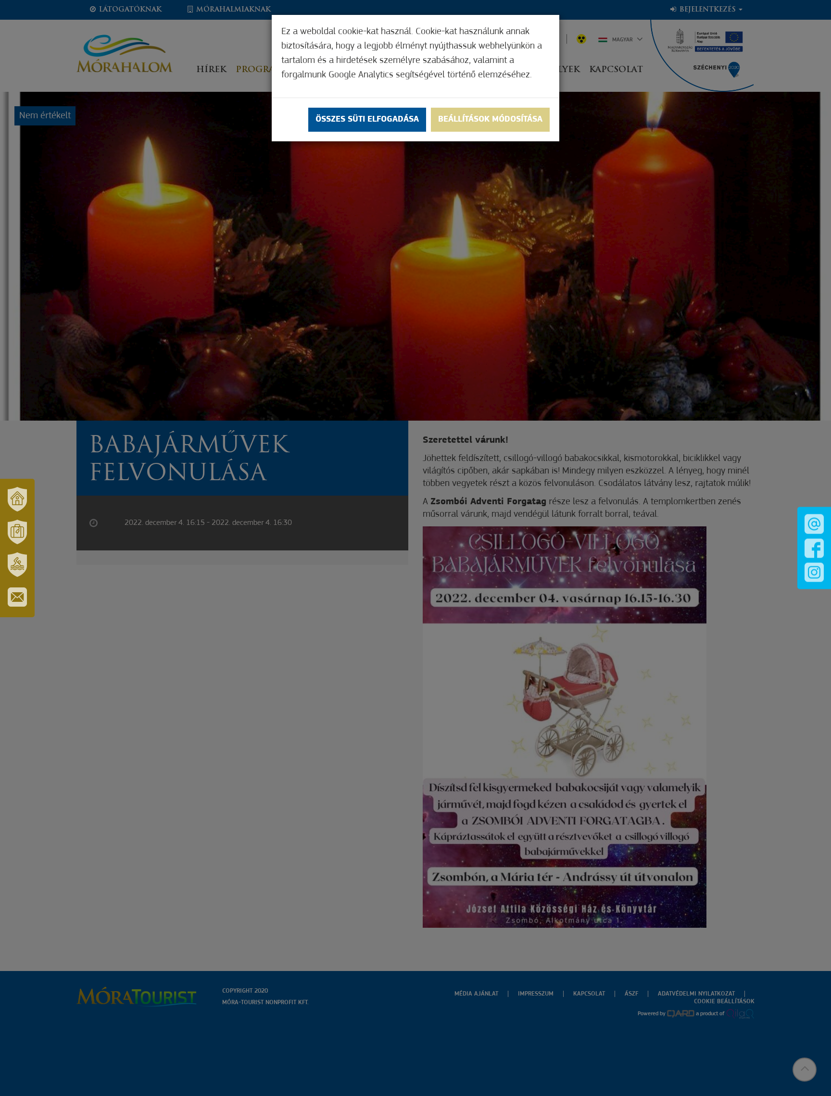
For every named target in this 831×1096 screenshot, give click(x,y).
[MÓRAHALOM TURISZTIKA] (17, 531)
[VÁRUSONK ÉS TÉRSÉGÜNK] (17, 498)
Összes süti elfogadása (367, 119)
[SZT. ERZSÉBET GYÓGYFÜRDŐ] (17, 564)
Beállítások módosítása (490, 119)
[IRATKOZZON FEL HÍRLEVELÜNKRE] (17, 597)
